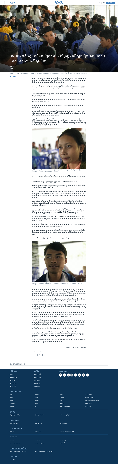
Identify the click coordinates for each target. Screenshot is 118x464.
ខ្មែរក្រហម (62, 403)
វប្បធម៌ (61, 400)
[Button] (13, 76)
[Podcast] (83, 375)
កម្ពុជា (11, 394)
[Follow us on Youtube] (68, 375)
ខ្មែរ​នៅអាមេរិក (12, 403)
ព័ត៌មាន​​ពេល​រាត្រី (37, 377)
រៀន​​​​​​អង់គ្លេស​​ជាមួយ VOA (40, 415)
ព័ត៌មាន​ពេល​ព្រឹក (37, 374)
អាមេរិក (11, 400)
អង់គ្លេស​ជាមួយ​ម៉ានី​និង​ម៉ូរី (15, 415)
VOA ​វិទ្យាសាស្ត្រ (13, 383)
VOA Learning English (65, 415)
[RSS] (79, 375)
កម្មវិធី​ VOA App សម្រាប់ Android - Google (44, 451)
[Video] (104, 3)
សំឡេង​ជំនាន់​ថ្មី (37, 383)
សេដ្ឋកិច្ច (36, 397)
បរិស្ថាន (61, 394)
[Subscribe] (87, 375)
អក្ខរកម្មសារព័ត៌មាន (89, 394)
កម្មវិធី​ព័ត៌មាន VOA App (15, 423)
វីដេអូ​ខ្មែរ (11, 374)
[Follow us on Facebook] (60, 375)
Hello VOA (36, 380)
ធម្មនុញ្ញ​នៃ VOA (38, 431)
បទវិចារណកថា (88, 406)
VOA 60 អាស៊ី (13, 386)
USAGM (12, 440)
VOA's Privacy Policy (40, 443)
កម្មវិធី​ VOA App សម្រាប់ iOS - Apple (18, 451)
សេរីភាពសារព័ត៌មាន (89, 397)
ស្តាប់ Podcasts (38, 423)
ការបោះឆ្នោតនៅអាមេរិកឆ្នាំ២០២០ (92, 400)
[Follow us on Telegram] (75, 375)
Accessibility (63, 440)
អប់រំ (35, 406)
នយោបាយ (37, 394)
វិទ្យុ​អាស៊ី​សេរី (62, 443)
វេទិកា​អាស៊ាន (37, 386)
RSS (86, 423)
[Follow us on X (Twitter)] (64, 375)
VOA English (38, 440)
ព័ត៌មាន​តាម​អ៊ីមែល (63, 423)
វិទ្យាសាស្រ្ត (62, 397)
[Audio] (99, 3)
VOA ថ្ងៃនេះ (12, 380)
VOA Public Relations (15, 443)
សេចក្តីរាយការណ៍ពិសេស (65, 406)
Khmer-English (88, 403)
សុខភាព (36, 403)
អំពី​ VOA (12, 431)
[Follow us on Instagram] (71, 375)
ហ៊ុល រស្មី (11, 68)
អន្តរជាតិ (11, 397)
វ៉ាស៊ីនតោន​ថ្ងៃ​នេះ (13, 377)
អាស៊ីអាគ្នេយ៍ (12, 406)
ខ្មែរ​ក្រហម (12, 2)
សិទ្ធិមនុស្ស (37, 400)
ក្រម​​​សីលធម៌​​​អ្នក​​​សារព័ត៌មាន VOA (67, 431)
